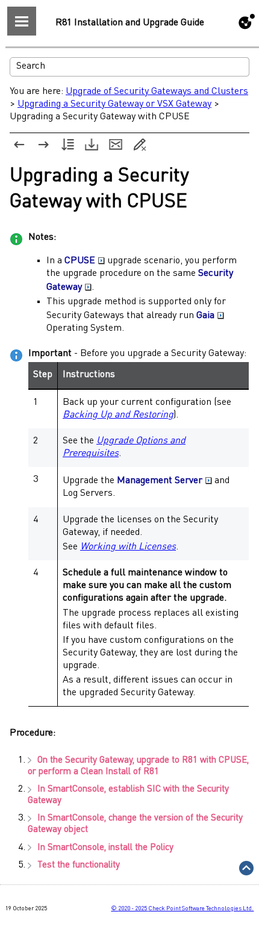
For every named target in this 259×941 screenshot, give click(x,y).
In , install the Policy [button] (105, 847)
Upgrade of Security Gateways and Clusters (157, 91)
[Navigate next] (43, 144)
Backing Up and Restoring (118, 415)
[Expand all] (67, 144)
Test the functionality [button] (78, 865)
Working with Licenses (128, 547)
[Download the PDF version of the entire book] (91, 144)
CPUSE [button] (79, 261)
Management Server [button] (159, 481)
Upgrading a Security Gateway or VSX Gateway (114, 104)
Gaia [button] (205, 315)
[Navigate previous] (19, 144)
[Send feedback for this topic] (115, 144)
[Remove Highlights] (139, 144)
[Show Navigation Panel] (21, 21)
